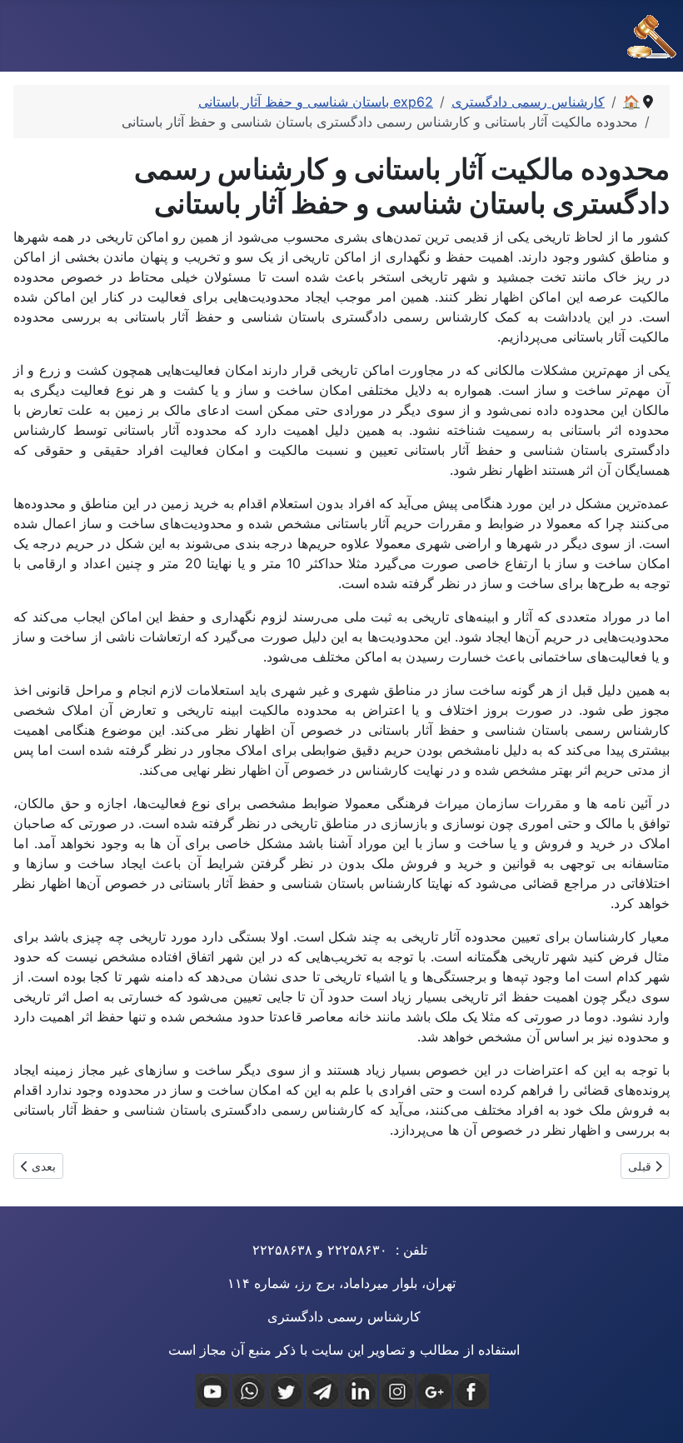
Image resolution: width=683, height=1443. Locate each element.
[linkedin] (359, 1391)
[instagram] (396, 1391)
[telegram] (323, 1391)
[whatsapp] (249, 1391)
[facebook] (470, 1391)
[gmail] (433, 1391)
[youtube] (212, 1391)
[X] (285, 1391)
